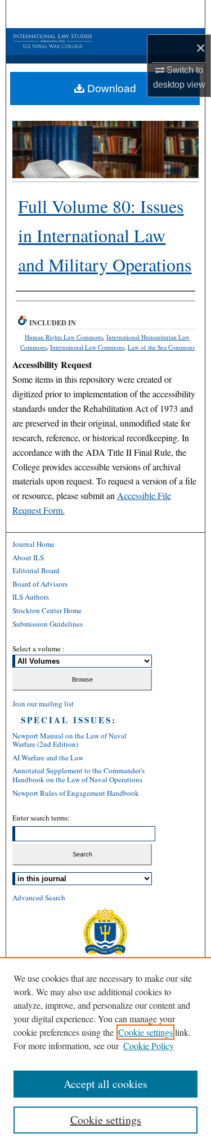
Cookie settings (145, 1032)
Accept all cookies (105, 1083)
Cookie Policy (148, 1045)
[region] (105, 1052)
